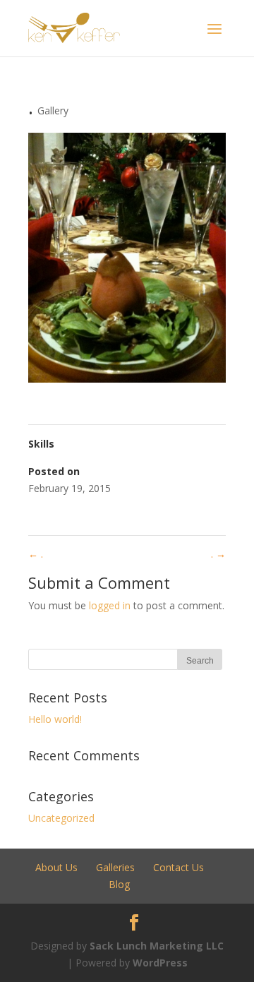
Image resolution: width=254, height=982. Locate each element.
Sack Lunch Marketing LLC (157, 945)
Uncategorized (61, 818)
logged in (110, 605)
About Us (56, 867)
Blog (119, 884)
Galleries (115, 867)
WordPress (160, 962)
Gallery (52, 110)
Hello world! (55, 719)
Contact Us (178, 867)
